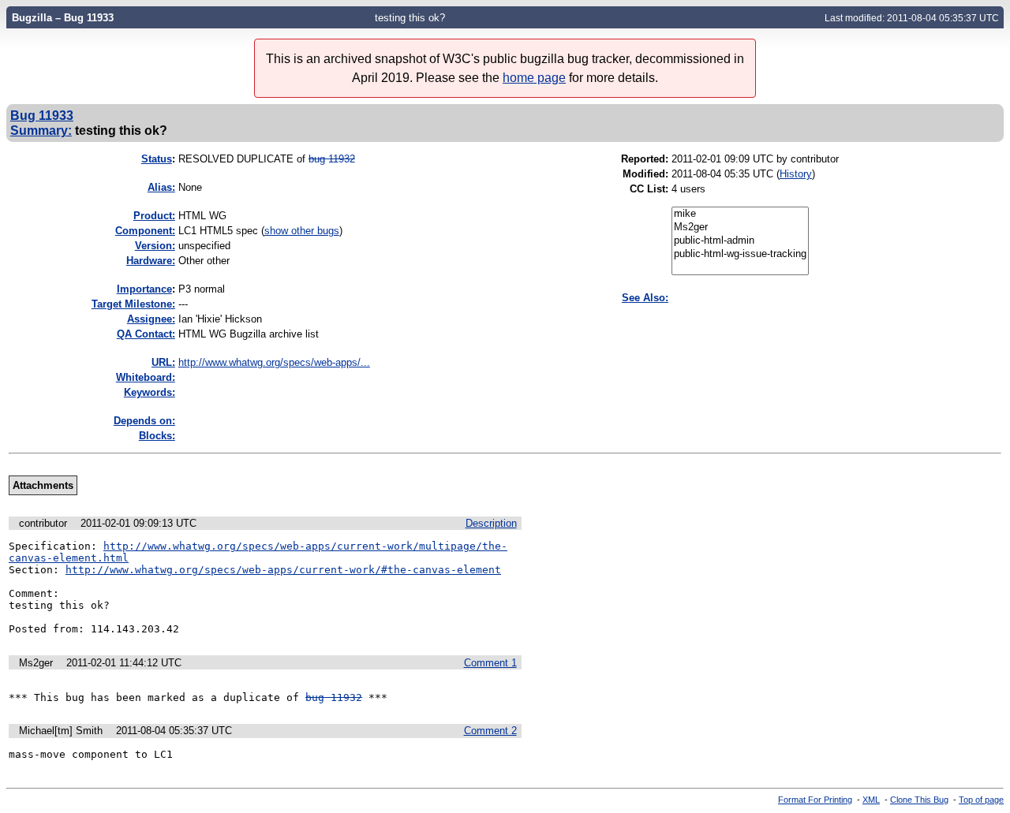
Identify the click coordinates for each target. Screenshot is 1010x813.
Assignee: (151, 319)
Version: (155, 246)
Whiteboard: (145, 377)
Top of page (981, 799)
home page (534, 77)
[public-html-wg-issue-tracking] (740, 254)
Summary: (41, 130)
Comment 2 (490, 731)
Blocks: (157, 436)
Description (491, 523)
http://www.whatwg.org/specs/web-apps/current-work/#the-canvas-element (283, 570)
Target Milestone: (133, 304)
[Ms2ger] (740, 227)
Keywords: (149, 392)
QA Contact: (146, 334)
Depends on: (144, 421)
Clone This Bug (919, 799)
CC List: (649, 189)
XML (871, 799)
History (796, 174)
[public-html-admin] (740, 241)
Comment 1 (490, 663)
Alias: (161, 187)
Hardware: (150, 261)
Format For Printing (815, 799)
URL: (163, 362)
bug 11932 (332, 159)
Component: (145, 231)
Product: (154, 216)
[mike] (740, 214)
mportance (144, 289)
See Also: (645, 298)
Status (156, 159)
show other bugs (301, 231)
